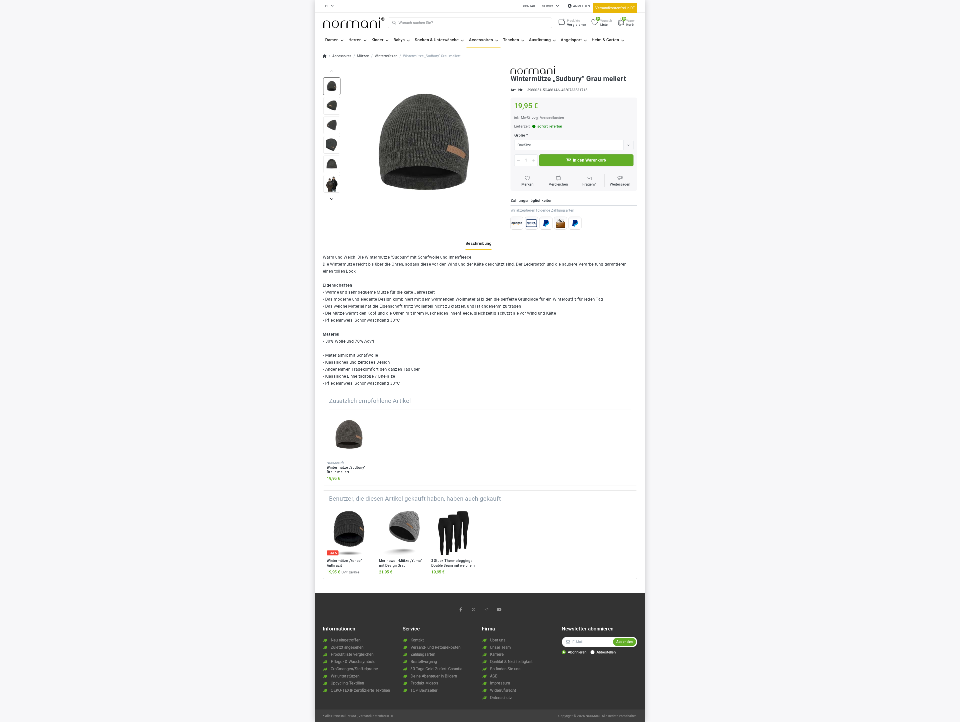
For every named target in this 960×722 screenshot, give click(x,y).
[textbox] (570, 145)
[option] (424, 145)
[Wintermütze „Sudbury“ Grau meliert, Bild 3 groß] (331, 125)
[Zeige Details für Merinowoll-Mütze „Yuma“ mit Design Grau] (401, 533)
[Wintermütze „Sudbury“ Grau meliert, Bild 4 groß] (331, 145)
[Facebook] (460, 609)
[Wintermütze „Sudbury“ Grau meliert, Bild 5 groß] (331, 164)
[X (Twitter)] (473, 609)
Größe (519, 135)
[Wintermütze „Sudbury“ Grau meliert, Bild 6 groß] (331, 184)
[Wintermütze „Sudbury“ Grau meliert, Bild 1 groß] (331, 86)
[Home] (325, 56)
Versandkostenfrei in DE (615, 8)
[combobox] (574, 145)
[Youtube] (499, 609)
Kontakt (530, 6)
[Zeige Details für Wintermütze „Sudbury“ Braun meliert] (349, 435)
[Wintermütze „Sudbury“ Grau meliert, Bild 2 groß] (331, 106)
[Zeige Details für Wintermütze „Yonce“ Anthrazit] (349, 533)
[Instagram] (486, 609)
